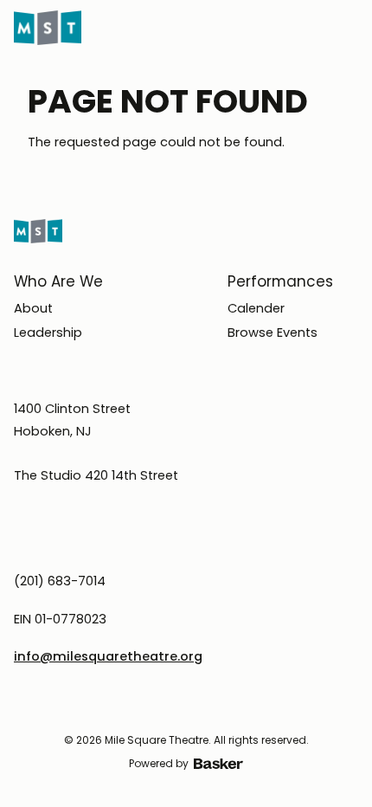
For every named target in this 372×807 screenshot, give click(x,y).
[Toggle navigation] (349, 27)
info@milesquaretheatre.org (108, 656)
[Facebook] (170, 709)
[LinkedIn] (201, 709)
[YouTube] (232, 709)
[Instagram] (139, 709)
